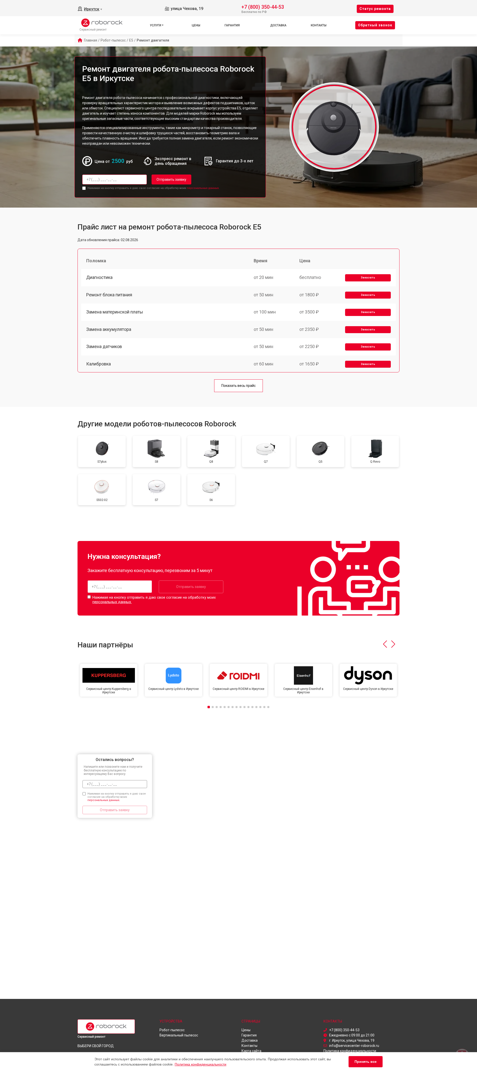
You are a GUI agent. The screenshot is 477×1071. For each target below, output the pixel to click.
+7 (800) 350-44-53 (262, 6)
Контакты (318, 25)
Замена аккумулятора (108, 329)
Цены (196, 25)
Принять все (366, 1062)
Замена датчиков (104, 346)
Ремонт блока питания (109, 294)
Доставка (278, 25)
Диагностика (99, 277)
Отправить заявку (171, 179)
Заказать (368, 277)
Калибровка (98, 363)
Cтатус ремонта (375, 9)
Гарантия (232, 25)
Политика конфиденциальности (200, 1064)
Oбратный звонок (375, 25)
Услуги (155, 25)
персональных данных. (203, 188)
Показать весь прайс (238, 386)
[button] (385, 644)
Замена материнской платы (114, 311)
